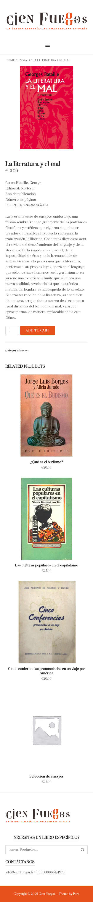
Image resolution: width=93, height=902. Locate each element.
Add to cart (38, 330)
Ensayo (24, 60)
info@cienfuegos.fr (19, 872)
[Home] (46, 21)
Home (10, 60)
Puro (76, 894)
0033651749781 (54, 872)
